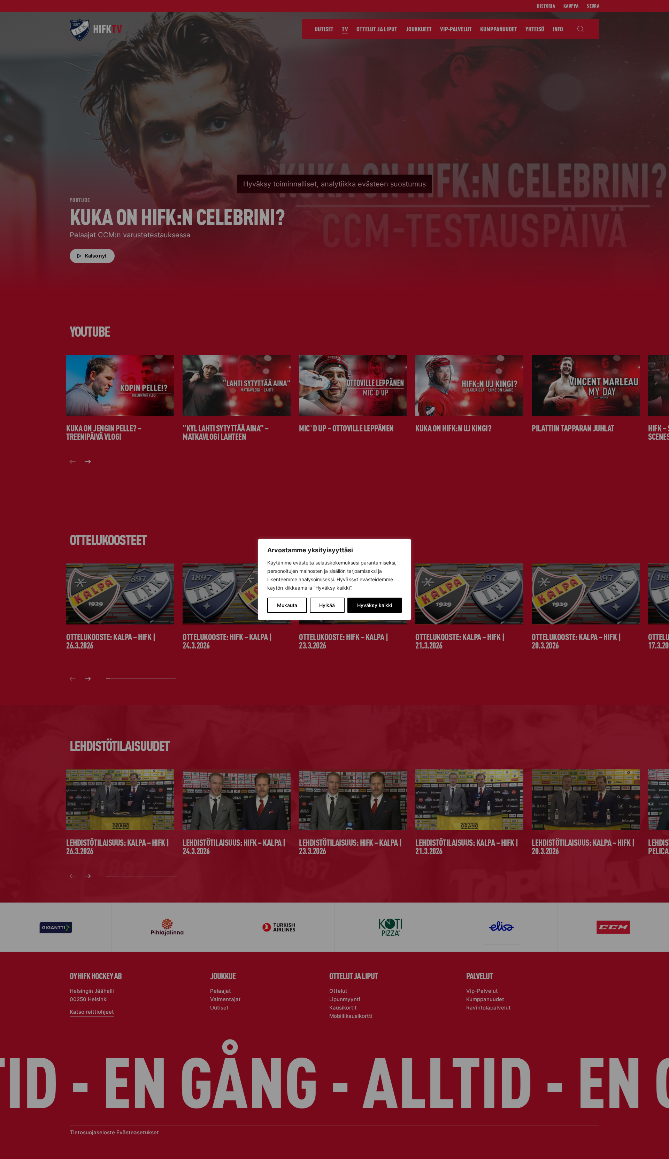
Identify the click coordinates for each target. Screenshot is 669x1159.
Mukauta (287, 605)
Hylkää (327, 605)
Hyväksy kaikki (374, 605)
